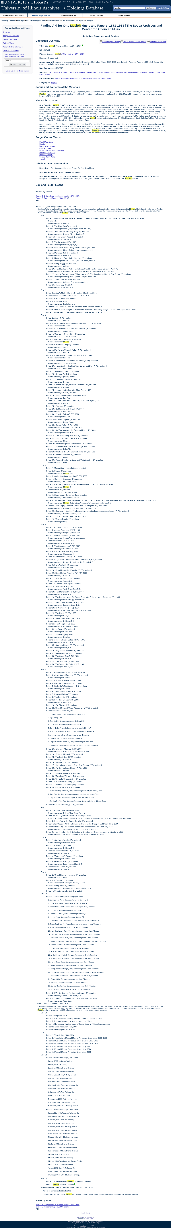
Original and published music (14, 54)
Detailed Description (11, 51)
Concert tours (91, 72)
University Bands (53, 20)
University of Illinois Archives (30, 8)
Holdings (20, 20)
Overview (6, 32)
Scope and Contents (11, 36)
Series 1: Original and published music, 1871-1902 (57, 196)
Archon (83, 1226)
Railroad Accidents (131, 72)
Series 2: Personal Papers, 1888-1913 (52, 198)
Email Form (89, 1218)
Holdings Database (85, 8)
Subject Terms (8, 43)
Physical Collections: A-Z (41, 15)
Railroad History (147, 72)
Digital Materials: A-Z (68, 15)
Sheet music (106, 78)
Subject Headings (96, 15)
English (54, 82)
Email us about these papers (17, 71)
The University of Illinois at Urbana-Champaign (91, 1227)
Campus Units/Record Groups (13, 15)
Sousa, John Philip (47, 157)
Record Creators (124, 15)
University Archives (8, 20)
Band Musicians (55, 72)
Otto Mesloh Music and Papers (72, 20)
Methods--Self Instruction (71, 78)
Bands (65, 72)
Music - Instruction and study (110, 72)
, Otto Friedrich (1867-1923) (70, 54)
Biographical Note (10, 39)
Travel (47, 74)
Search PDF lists (163, 8)
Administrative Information (13, 47)
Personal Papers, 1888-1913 (14, 56)
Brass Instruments (77, 72)
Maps (57, 78)
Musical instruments (91, 78)
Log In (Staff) (85, 1213)
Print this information (158, 42)
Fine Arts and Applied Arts (35, 20)
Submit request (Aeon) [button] (111, 42)
